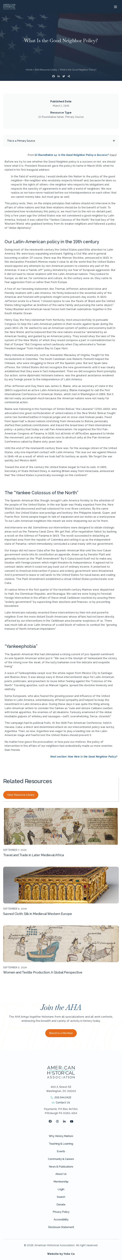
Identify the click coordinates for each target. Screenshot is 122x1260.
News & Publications (61, 1166)
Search (61, 1196)
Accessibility (61, 1219)
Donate (61, 1204)
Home (29, 69)
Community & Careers (61, 1159)
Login (61, 1189)
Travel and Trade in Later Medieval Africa (33, 855)
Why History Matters (61, 1136)
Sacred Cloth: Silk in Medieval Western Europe (37, 914)
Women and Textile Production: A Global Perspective (42, 972)
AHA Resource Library (46, 69)
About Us (61, 1173)
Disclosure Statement (61, 1227)
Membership (61, 1181)
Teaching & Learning (61, 1143)
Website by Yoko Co (61, 1253)
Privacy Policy (61, 1211)
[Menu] (115, 6)
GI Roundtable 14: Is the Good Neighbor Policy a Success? (72, 154)
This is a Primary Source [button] (21, 140)
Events (61, 1151)
